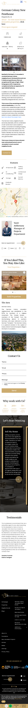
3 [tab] (12, 72)
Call (5, 248)
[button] (12, 204)
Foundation (5, 636)
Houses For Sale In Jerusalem (20, 608)
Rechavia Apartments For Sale (20, 623)
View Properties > (14, 267)
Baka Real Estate (19, 612)
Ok (3, 701)
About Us (4, 633)
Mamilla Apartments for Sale (20, 615)
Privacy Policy (5, 651)
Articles (4, 642)
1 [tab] (12, 292)
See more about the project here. (11, 117)
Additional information (18, 627)
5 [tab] (15, 72)
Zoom (12, 248)
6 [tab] (16, 72)
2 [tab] (11, 72)
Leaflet (8, 216)
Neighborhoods (6, 608)
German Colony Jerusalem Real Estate (19, 603)
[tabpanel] (14, 63)
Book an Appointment (8, 243)
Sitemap (4, 648)
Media (3, 645)
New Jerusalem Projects (8, 639)
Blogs (3, 611)
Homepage (5, 602)
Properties (4, 605)
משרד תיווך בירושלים (20, 620)
